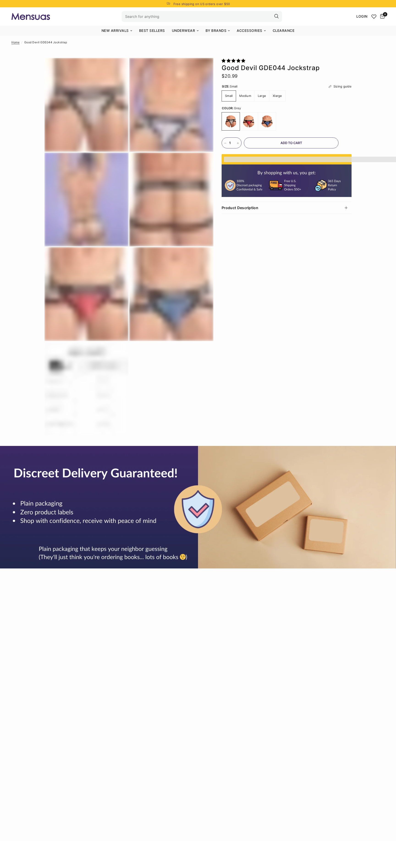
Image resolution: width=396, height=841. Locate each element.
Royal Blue (267, 121)
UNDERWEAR (183, 30)
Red (249, 121)
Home (15, 42)
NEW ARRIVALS (115, 30)
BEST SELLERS (152, 30)
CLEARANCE (284, 30)
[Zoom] (119, 67)
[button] (234, 60)
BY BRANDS (216, 30)
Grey (231, 121)
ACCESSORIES (249, 30)
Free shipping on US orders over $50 (201, 4)
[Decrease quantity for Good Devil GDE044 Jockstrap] (225, 143)
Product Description (240, 207)
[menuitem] (117, 31)
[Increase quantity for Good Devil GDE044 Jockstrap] (237, 143)
